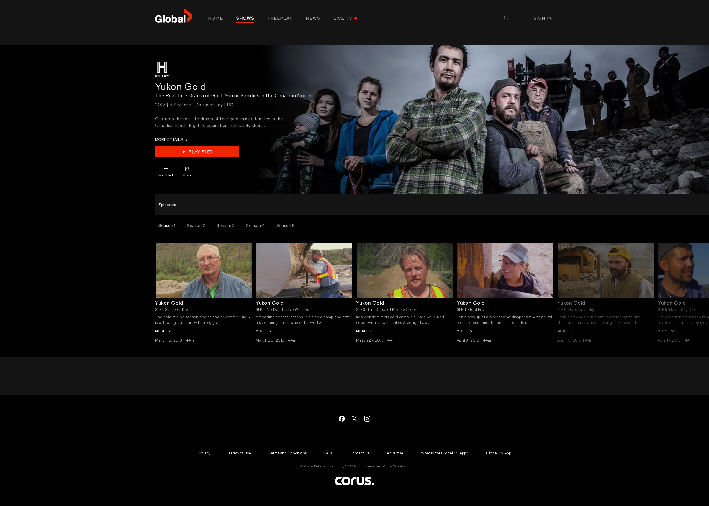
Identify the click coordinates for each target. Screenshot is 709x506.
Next (570, 271)
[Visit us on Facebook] (342, 419)
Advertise (395, 453)
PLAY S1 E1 (200, 152)
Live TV (342, 18)
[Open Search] (506, 19)
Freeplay (280, 18)
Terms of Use (239, 453)
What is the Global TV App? (444, 453)
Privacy (204, 453)
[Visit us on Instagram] (367, 419)
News (313, 18)
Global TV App (498, 453)
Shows (245, 18)
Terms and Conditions (288, 453)
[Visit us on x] (354, 419)
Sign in (542, 18)
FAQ (328, 453)
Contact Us (359, 453)
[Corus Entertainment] (354, 485)
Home (215, 18)
